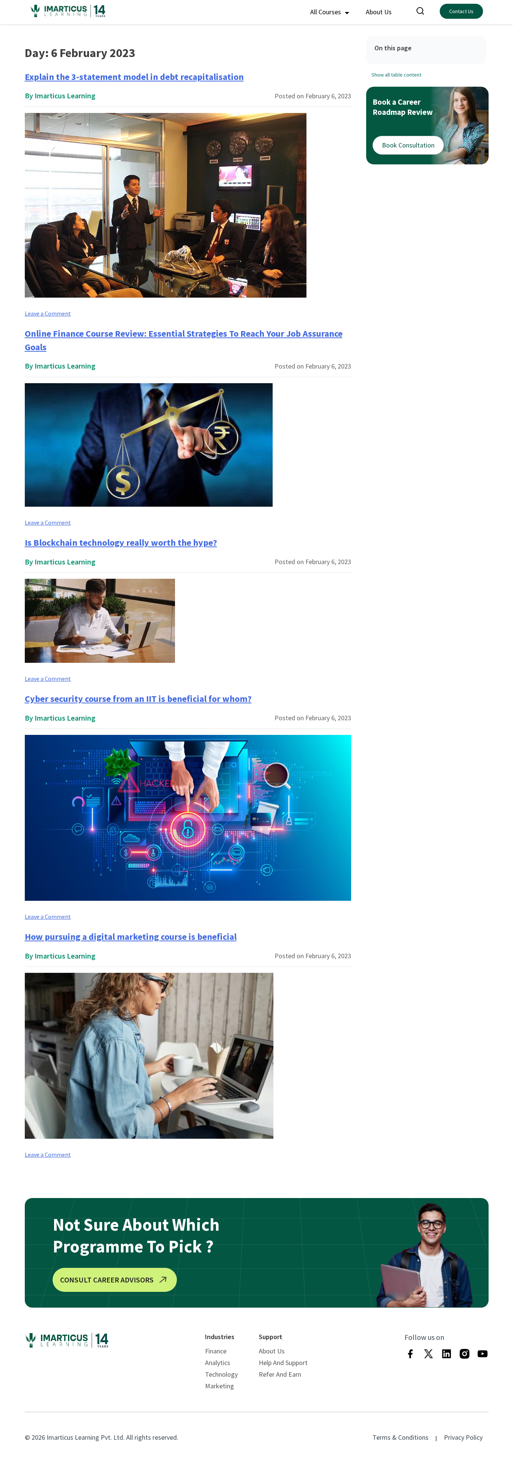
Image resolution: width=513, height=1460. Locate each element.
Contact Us (461, 11)
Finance (215, 1351)
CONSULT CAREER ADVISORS (107, 1279)
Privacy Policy (463, 1437)
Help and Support (283, 1362)
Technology (221, 1374)
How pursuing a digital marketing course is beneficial (131, 936)
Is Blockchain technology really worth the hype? (121, 542)
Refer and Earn (280, 1374)
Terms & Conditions (401, 1437)
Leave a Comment (48, 313)
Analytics (217, 1362)
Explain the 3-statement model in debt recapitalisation (134, 77)
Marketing (219, 1386)
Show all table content (396, 74)
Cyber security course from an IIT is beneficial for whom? (138, 698)
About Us (379, 12)
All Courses (326, 12)
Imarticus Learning (65, 95)
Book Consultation (408, 145)
